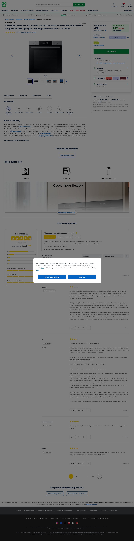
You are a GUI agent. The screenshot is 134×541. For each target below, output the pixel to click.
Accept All (82, 277)
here (42, 268)
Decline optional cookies (52, 277)
